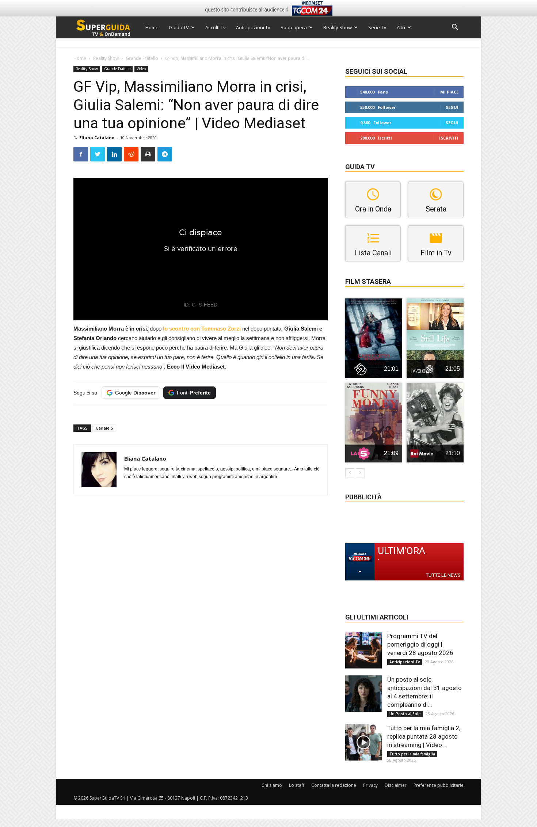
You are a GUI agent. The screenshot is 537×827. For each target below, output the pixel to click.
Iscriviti (448, 138)
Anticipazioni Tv (253, 27)
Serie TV (377, 27)
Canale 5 (104, 428)
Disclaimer (396, 785)
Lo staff (296, 785)
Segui (452, 107)
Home (152, 27)
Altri (401, 27)
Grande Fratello (142, 58)
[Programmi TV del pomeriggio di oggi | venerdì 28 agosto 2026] (363, 650)
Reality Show (337, 27)
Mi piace (449, 92)
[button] (455, 27)
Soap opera (294, 27)
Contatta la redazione (333, 785)
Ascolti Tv (215, 27)
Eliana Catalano (96, 137)
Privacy (370, 785)
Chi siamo (272, 785)
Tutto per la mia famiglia (412, 754)
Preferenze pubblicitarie (439, 785)
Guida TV (179, 27)
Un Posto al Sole (404, 713)
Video (141, 68)
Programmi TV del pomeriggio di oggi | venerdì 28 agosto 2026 (420, 644)
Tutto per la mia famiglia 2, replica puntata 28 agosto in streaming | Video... (423, 736)
